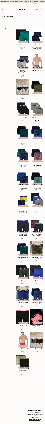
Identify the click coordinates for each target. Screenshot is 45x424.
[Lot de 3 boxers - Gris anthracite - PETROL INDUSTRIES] (36, 109)
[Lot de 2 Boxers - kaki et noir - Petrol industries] (22, 272)
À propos (12, 3)
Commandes (4, 3)
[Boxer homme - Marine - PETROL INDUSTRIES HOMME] (22, 225)
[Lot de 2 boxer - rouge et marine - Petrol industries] (22, 293)
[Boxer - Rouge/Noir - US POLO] (22, 340)
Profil (9, 3)
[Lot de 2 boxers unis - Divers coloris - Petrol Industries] (22, 132)
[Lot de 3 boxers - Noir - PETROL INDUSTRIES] (22, 109)
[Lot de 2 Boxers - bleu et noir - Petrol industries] (36, 272)
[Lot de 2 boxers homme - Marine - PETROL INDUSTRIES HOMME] (36, 225)
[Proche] (44, 409)
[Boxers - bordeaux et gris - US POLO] (36, 340)
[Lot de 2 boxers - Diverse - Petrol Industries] (36, 132)
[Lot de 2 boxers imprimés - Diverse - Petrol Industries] (22, 155)
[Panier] (42, 9)
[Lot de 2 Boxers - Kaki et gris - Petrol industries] (36, 249)
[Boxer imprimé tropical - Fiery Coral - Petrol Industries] (36, 317)
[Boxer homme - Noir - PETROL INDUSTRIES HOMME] (22, 317)
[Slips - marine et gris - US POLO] (22, 87)
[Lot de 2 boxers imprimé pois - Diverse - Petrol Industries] (22, 249)
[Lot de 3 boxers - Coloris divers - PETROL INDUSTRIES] (36, 200)
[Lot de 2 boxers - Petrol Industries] (36, 87)
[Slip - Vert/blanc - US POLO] (36, 61)
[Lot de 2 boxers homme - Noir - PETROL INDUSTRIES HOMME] (22, 362)
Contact (17, 3)
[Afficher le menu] (2, 9)
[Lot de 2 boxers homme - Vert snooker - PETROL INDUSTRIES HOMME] (22, 36)
